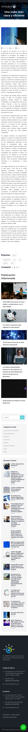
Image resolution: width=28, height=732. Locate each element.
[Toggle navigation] (24, 6)
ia (19, 259)
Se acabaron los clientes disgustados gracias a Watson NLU (17, 497)
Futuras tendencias (9, 433)
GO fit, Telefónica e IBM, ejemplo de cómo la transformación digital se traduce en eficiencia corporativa (17, 623)
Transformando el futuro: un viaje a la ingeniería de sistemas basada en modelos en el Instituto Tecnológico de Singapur (17, 521)
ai (14, 259)
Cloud (18, 48)
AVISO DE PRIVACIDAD (10, 717)
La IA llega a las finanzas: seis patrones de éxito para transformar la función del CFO (17, 593)
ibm (12, 263)
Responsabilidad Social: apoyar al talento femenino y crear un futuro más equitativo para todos (17, 534)
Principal (11, 19)
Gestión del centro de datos (11, 430)
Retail (5, 452)
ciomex (5, 263)
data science (7, 259)
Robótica (6, 442)
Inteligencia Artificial (9, 445)
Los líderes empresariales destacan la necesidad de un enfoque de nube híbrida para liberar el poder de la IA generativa (12, 371)
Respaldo (6, 436)
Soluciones (7, 439)
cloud (14, 255)
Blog (17, 19)
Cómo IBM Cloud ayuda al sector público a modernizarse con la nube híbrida (14, 304)
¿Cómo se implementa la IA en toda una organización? (17, 489)
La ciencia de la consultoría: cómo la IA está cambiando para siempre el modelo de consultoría (17, 604)
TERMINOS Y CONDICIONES (11, 714)
